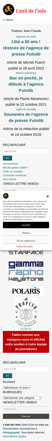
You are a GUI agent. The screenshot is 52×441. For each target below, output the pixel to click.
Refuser (26, 233)
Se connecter (10, 163)
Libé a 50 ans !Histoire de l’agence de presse (26, 47)
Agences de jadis (26, 36)
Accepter (26, 225)
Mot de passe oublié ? (15, 167)
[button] (47, 196)
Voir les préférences (26, 241)
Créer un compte (12, 171)
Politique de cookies (24, 246)
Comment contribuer (14, 175)
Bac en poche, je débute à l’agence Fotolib (26, 84)
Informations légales (14, 436)
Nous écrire (9, 179)
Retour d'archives (26, 73)
